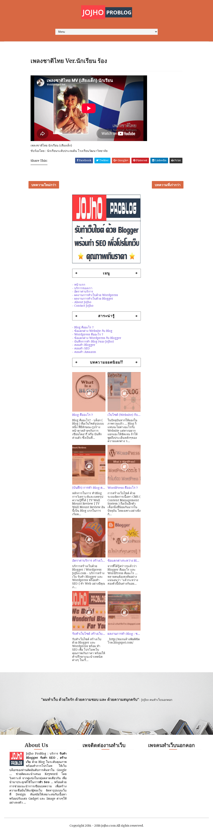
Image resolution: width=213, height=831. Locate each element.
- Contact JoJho (82, 305)
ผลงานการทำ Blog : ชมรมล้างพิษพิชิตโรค (124, 634)
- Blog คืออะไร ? (83, 327)
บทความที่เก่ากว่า (168, 185)
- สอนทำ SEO (81, 348)
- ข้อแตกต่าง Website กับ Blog (92, 330)
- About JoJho (81, 302)
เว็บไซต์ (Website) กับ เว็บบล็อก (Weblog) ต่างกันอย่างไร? (124, 415)
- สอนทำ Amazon (84, 352)
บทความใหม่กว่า (43, 185)
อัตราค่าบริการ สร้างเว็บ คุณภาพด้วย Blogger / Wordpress (88, 560)
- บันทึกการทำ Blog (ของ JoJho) (93, 341)
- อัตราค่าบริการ (82, 291)
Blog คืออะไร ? (82, 415)
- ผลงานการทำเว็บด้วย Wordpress (95, 295)
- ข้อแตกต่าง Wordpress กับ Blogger (96, 338)
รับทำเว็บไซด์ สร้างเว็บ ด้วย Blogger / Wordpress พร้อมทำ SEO (88, 634)
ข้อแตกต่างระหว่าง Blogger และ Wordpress (124, 560)
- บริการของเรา (82, 288)
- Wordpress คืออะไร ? (87, 334)
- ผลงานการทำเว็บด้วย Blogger (92, 298)
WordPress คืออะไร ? (123, 488)
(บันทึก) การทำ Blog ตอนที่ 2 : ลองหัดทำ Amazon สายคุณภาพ (88, 488)
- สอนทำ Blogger (83, 344)
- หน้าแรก (78, 284)
